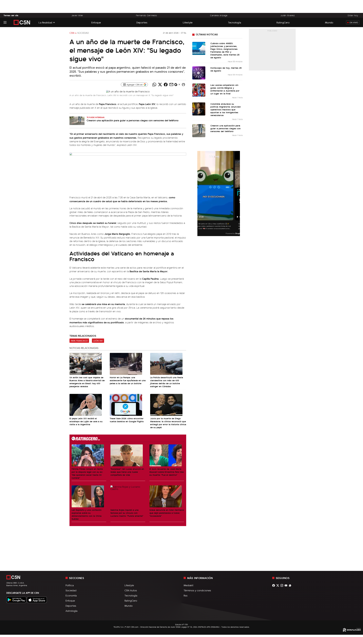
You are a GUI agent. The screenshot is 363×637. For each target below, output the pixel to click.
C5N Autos (130, 590)
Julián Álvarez (287, 15)
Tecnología (234, 22)
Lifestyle (187, 22)
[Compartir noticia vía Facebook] (165, 84)
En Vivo (354, 22)
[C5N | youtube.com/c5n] (287, 585)
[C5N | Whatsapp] (291, 585)
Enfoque (96, 22)
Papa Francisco (79, 340)
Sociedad (83, 32)
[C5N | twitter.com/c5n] (278, 585)
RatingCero (283, 22)
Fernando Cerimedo (146, 15)
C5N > (73, 32)
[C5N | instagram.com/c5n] (282, 585)
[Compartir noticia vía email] (171, 84)
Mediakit (188, 585)
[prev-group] (199, 193)
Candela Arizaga (218, 15)
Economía (71, 595)
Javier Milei (77, 15)
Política (70, 585)
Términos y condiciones (197, 590)
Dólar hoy (353, 15)
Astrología (71, 610)
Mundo (329, 22)
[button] (183, 84)
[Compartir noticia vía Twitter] (160, 84)
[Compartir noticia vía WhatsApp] (154, 84)
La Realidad (45, 22)
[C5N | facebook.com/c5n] (274, 585)
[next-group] (238, 193)
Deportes (141, 22)
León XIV (98, 340)
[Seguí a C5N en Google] (176, 85)
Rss (185, 595)
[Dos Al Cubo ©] (352, 630)
